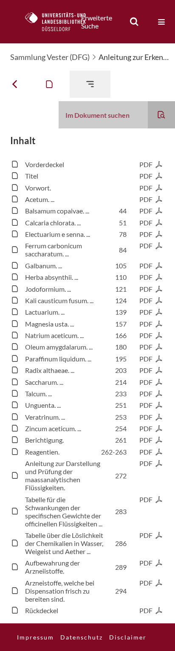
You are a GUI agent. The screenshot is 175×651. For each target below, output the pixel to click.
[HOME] (60, 21)
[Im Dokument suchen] (161, 114)
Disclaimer (128, 637)
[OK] (134, 21)
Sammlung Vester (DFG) (50, 57)
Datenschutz (81, 637)
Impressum (35, 637)
